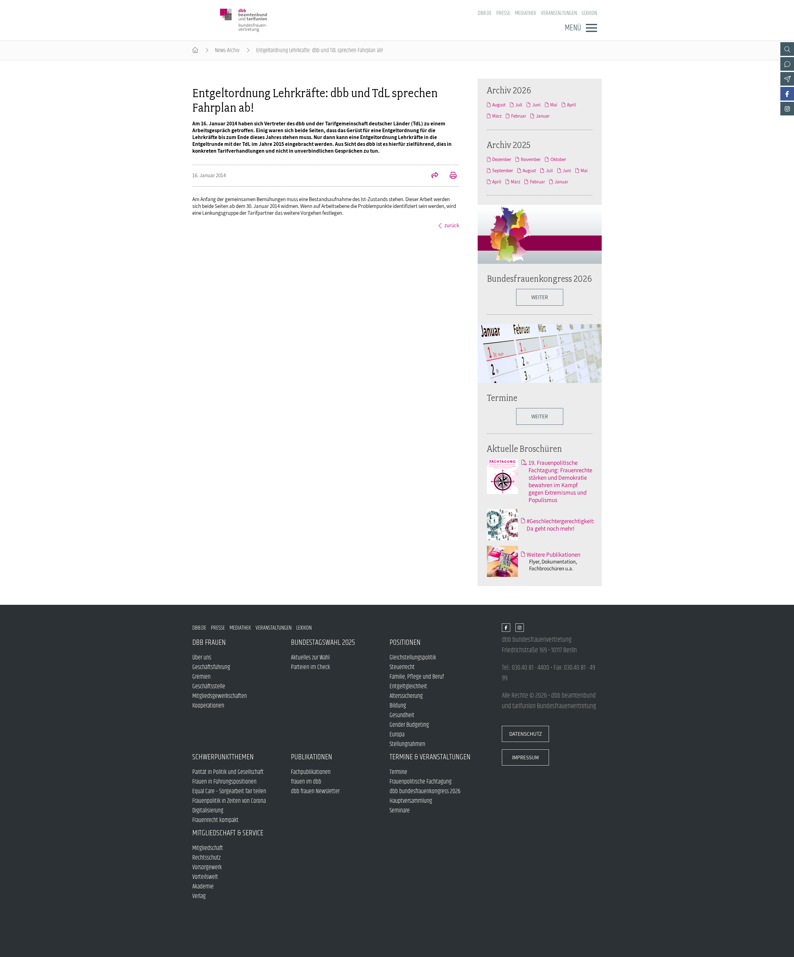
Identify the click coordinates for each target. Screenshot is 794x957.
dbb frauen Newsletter (315, 791)
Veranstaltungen (559, 13)
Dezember (501, 159)
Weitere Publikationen (553, 554)
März (497, 116)
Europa (397, 734)
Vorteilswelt (205, 877)
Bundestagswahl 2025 (323, 642)
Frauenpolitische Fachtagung (421, 782)
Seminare (400, 810)
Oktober (558, 159)
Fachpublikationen (311, 772)
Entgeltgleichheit (408, 686)
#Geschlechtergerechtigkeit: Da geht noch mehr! (561, 524)
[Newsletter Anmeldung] (787, 79)
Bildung (398, 706)
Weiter (539, 416)
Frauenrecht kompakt (215, 820)
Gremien (201, 677)
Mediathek (525, 13)
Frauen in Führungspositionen (224, 782)
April (571, 104)
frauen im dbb (306, 782)
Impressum (525, 757)
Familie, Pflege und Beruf (417, 677)
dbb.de (485, 13)
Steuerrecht (402, 667)
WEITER (539, 297)
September (502, 170)
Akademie (203, 887)
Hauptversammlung (411, 801)
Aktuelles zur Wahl (310, 658)
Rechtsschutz (206, 858)
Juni (536, 104)
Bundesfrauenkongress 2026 (539, 278)
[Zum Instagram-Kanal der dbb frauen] (787, 108)
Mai (553, 104)
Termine (502, 397)
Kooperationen (208, 706)
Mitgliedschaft (207, 848)
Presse (503, 13)
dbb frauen (209, 642)
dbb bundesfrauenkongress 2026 (425, 791)
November (531, 159)
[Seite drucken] (449, 176)
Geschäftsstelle (208, 686)
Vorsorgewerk (207, 867)
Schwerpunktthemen (223, 757)
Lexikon (589, 13)
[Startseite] (195, 50)
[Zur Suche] (787, 49)
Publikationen (311, 757)
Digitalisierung (207, 810)
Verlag (199, 896)
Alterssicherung (406, 696)
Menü (573, 27)
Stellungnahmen (407, 744)
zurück (451, 225)
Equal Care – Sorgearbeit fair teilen (229, 791)
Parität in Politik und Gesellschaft (228, 772)
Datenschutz (525, 733)
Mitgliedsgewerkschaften (219, 696)
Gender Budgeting (409, 725)
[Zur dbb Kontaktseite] (787, 64)
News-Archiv (227, 50)
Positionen (405, 642)
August (499, 104)
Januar (542, 116)
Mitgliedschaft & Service (227, 833)
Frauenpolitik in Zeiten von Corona (229, 801)
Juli (518, 104)
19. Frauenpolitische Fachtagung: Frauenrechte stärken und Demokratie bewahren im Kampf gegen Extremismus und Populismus (560, 481)
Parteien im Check (310, 667)
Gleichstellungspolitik (413, 658)
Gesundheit (402, 715)
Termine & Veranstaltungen (430, 757)
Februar (518, 116)
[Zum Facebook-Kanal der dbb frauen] (787, 94)
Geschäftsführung (211, 667)
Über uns (201, 658)
